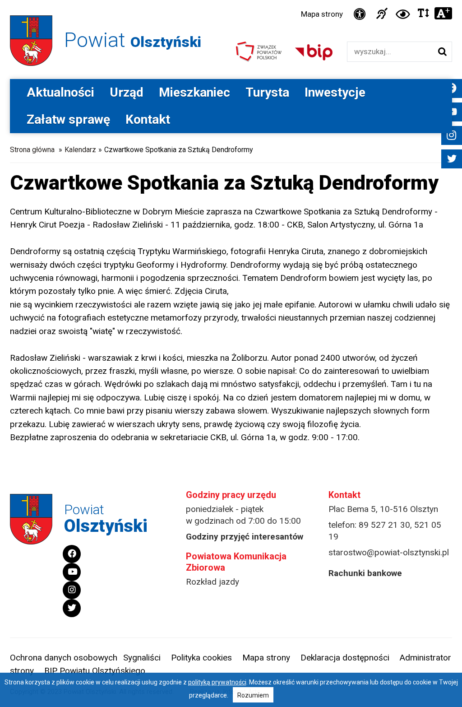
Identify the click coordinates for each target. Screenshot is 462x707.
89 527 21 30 (384, 525)
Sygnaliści (142, 657)
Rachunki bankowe (365, 573)
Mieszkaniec (194, 92)
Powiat (132, 40)
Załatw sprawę (68, 119)
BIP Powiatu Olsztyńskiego (94, 670)
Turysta (267, 92)
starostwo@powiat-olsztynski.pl (388, 552)
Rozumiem (253, 695)
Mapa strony (322, 14)
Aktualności (60, 92)
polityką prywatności (217, 682)
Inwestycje (335, 92)
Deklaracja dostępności (344, 657)
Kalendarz (80, 149)
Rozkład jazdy (212, 582)
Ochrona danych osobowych (63, 657)
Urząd (126, 92)
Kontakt (147, 119)
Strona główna (32, 149)
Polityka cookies (201, 657)
